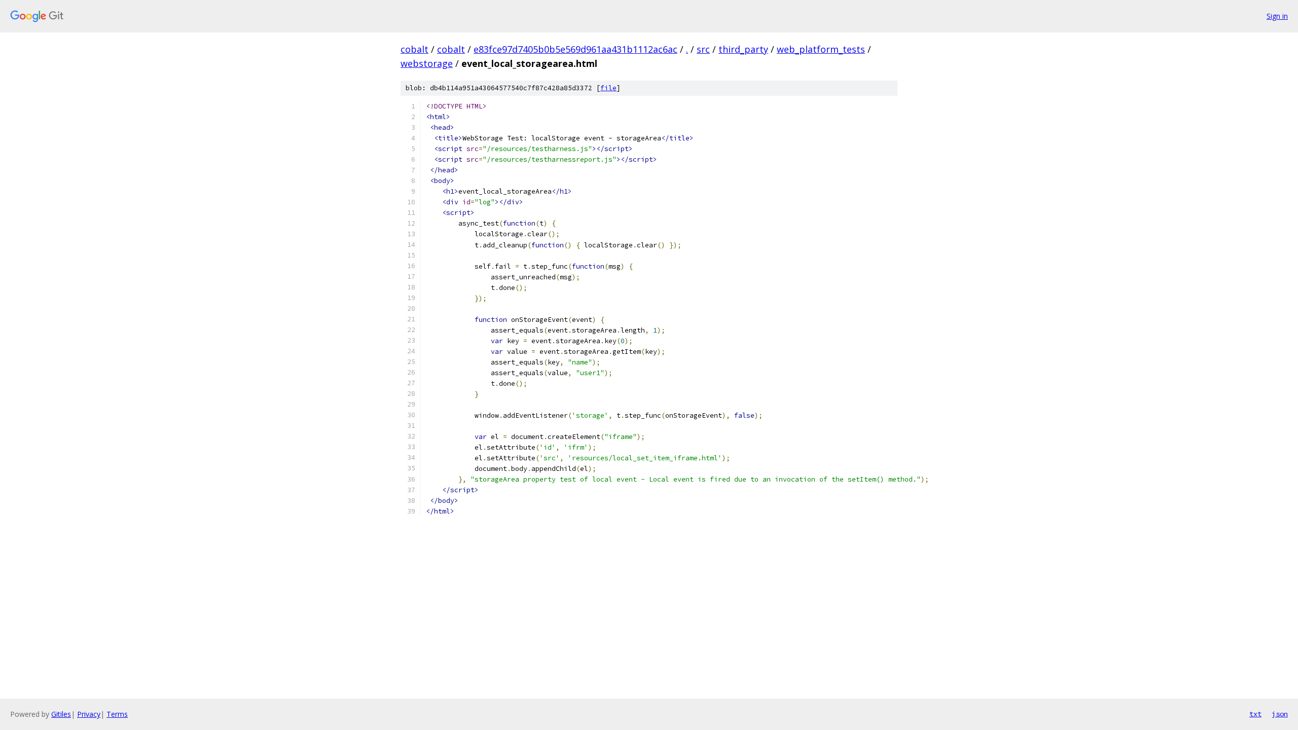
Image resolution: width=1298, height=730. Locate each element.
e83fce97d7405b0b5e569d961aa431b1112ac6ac (575, 49)
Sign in (1277, 16)
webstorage (427, 63)
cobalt (414, 49)
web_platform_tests (821, 49)
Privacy (88, 714)
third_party (743, 49)
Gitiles (61, 714)
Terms (117, 714)
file (608, 88)
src (703, 49)
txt (1255, 713)
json (1280, 713)
